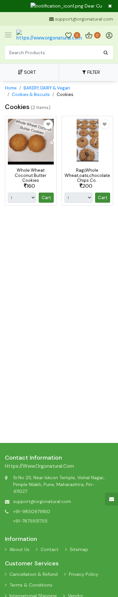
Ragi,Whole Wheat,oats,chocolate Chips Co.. (87, 175)
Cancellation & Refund (34, 574)
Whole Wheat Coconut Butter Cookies (31, 175)
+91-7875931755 (30, 521)
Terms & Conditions (31, 585)
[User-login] (107, 35)
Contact (50, 549)
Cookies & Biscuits (31, 94)
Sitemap (79, 549)
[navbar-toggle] (8, 35)
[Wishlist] (48, 124)
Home (11, 88)
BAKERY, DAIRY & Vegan (47, 88)
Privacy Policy (83, 574)
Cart (46, 197)
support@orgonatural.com (84, 19)
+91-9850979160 (31, 511)
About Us (20, 549)
